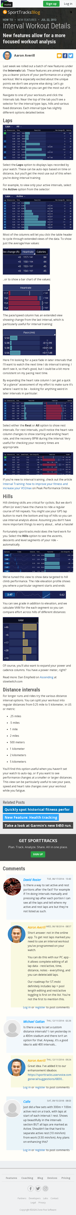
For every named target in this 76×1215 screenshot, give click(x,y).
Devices (52, 1178)
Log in (68, 4)
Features (11, 1178)
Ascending (46, 677)
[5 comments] (59, 55)
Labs (45, 1198)
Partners (22, 1198)
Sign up (51, 4)
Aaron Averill (24, 55)
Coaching (27, 1178)
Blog (24, 12)
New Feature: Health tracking (31, 817)
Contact (54, 1198)
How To (8, 19)
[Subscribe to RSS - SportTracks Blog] (5, 12)
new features (26, 19)
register (40, 1007)
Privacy (42, 1202)
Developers (34, 1198)
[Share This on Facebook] (65, 55)
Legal (33, 1202)
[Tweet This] (70, 55)
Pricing (66, 1178)
